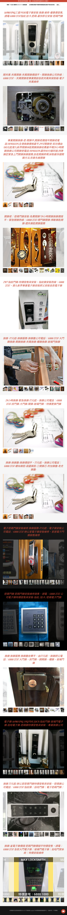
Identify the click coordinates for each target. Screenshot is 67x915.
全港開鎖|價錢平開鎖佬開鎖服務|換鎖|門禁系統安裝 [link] (42, 4)
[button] (58, 5)
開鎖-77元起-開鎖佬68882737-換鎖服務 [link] (17, 4)
